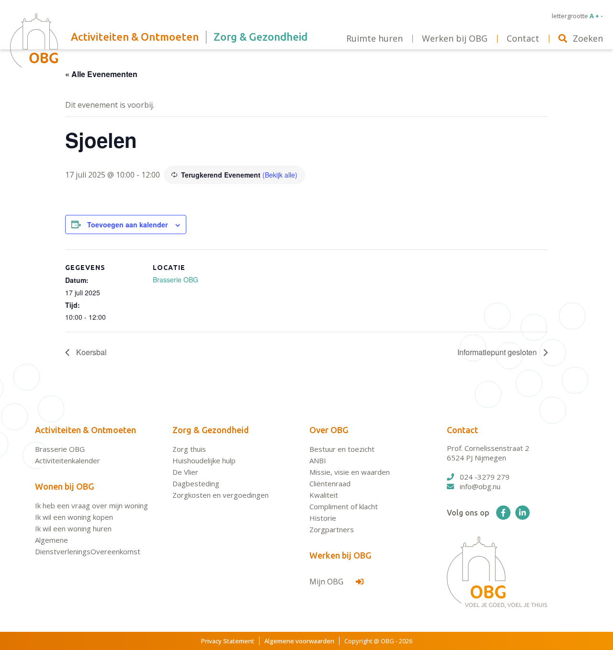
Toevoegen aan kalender (127, 224)
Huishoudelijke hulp (204, 460)
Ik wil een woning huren (73, 528)
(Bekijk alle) (279, 174)
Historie (322, 518)
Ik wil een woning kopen (74, 517)
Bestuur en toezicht (342, 449)
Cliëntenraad (330, 483)
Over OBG (328, 430)
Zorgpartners (331, 529)
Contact (462, 430)
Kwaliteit (323, 495)
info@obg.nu (480, 486)
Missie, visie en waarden (349, 472)
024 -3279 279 (485, 477)
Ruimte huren (374, 38)
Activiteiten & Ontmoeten (85, 430)
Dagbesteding (195, 483)
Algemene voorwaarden (299, 641)
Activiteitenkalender (67, 460)
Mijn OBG (327, 581)
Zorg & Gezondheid (210, 430)
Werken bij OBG (340, 555)
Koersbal (90, 352)
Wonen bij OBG (64, 486)
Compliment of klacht (343, 506)
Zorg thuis (189, 449)
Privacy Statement (227, 641)
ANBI (317, 460)
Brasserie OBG (175, 279)
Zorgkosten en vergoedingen (220, 495)
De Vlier (185, 472)
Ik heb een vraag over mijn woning (91, 505)
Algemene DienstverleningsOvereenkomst (87, 545)
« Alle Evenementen (101, 73)
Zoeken (588, 38)
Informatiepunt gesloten (498, 352)
